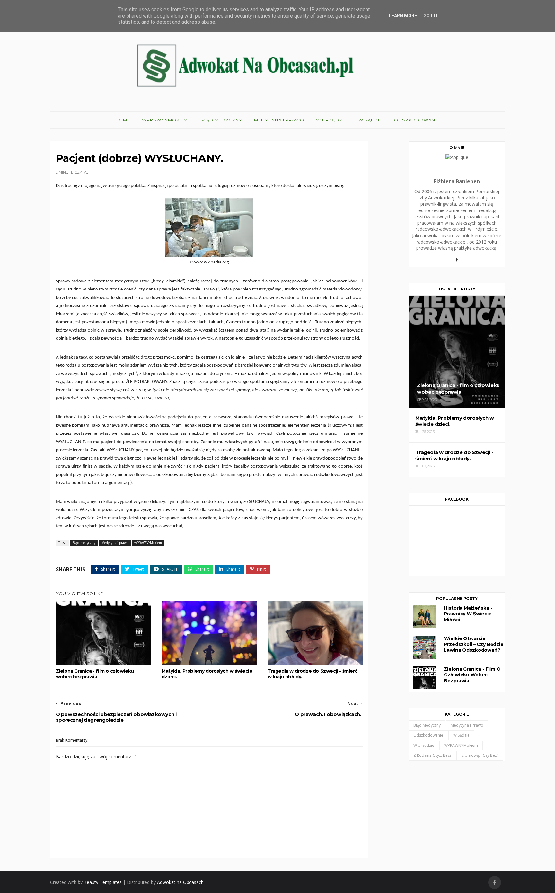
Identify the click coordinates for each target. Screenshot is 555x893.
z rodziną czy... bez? (432, 755)
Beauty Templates (103, 882)
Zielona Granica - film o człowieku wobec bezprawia (95, 674)
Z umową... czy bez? (479, 755)
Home (122, 119)
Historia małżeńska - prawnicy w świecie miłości (468, 613)
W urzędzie (331, 119)
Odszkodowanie (416, 119)
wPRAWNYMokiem (165, 119)
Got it (430, 15)
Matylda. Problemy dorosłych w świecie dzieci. (207, 674)
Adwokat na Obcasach (180, 882)
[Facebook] (457, 262)
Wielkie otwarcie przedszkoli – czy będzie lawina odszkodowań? (473, 644)
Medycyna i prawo (279, 119)
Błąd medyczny (221, 119)
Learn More (403, 15)
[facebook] (494, 882)
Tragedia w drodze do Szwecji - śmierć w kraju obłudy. (312, 674)
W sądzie (370, 119)
